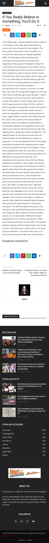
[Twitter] (17, 35)
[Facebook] (12, 35)
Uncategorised (13, 9)
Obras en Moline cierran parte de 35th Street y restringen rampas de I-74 (32, 411)
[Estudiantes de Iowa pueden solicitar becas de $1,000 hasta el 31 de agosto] (9, 387)
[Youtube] (33, 521)
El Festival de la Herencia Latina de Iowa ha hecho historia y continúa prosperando (31, 366)
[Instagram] (21, 521)
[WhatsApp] (28, 35)
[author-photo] (24, 296)
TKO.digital (6, 536)
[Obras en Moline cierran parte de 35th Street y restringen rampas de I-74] (9, 412)
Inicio (4, 9)
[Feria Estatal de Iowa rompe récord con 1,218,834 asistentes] (9, 400)
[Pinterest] (23, 35)
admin (7, 25)
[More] (39, 35)
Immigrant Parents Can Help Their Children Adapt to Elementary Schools (36, 272)
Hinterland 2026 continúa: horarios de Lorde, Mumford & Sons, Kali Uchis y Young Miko (31, 339)
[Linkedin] (34, 35)
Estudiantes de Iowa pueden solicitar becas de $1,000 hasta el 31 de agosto (32, 386)
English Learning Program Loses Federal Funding (12, 271)
